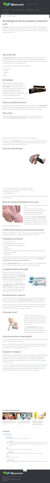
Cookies (8, 479)
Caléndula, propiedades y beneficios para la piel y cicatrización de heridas (37, 423)
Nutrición (37, 10)
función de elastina (25, 368)
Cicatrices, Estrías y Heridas (9, 16)
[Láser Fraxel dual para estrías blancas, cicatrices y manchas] (24, 415)
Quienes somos (14, 479)
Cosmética (13, 10)
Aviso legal (4, 479)
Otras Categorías (5, 13)
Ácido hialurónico (5, 10)
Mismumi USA (5, 480)
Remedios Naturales (30, 10)
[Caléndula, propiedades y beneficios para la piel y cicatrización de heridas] (39, 415)
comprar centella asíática (38, 365)
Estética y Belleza (20, 10)
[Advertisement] (25, 42)
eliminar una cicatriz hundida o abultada (33, 28)
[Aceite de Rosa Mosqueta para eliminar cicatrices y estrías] (9, 415)
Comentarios (7, 434)
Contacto (18, 479)
